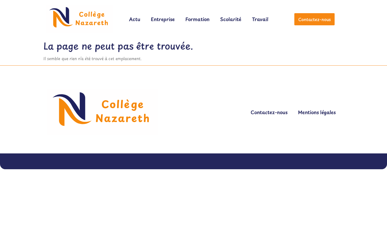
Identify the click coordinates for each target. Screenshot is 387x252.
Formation (197, 19)
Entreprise (163, 19)
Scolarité (230, 19)
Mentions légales (317, 112)
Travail (260, 19)
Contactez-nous (269, 112)
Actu (134, 19)
